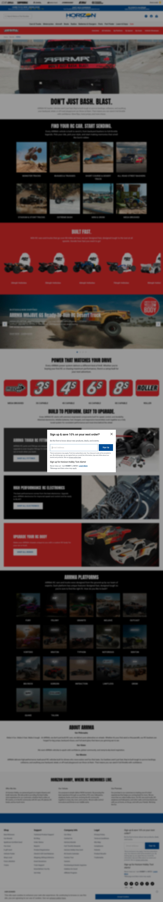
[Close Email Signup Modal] (111, 434)
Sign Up (106, 447)
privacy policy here (75, 457)
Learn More (83, 466)
